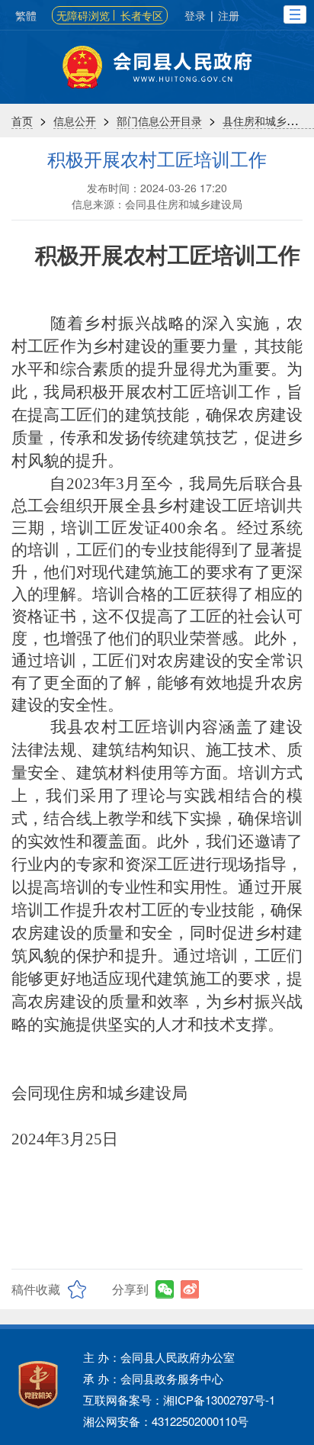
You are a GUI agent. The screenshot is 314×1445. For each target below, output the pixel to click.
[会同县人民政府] (156, 67)
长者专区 (141, 15)
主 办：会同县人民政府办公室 (159, 1357)
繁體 (26, 15)
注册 (228, 15)
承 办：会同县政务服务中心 (153, 1378)
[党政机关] (38, 1385)
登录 (195, 15)
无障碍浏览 (83, 15)
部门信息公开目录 (159, 120)
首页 (22, 120)
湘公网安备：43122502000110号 (165, 1421)
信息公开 (74, 120)
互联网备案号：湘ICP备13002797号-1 (179, 1400)
